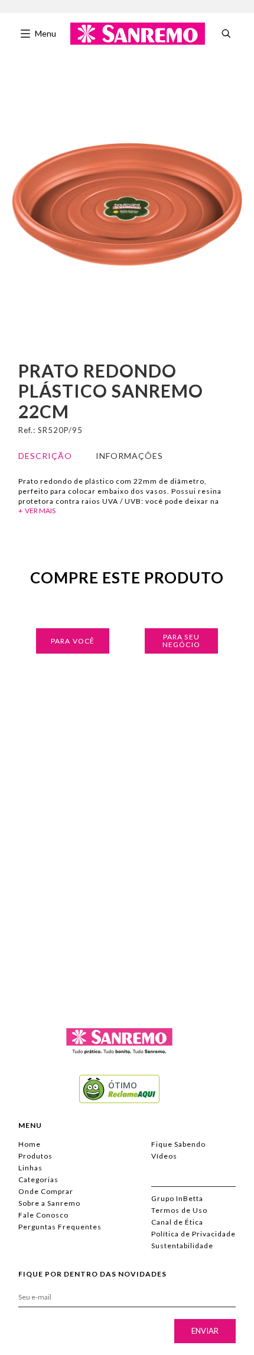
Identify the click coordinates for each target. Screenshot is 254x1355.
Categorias (38, 1179)
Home (29, 1144)
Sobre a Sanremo (49, 1203)
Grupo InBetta (177, 1198)
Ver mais (40, 510)
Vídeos (164, 1155)
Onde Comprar (45, 1191)
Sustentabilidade (182, 1245)
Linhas (30, 1167)
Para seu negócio (181, 640)
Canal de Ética (177, 1222)
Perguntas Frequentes (60, 1226)
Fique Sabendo (178, 1144)
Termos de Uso (179, 1210)
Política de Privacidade (193, 1233)
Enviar (205, 1331)
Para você (73, 641)
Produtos (35, 1155)
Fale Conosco (43, 1214)
